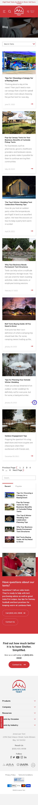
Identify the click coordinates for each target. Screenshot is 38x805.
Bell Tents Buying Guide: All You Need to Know (18, 325)
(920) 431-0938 (19, 749)
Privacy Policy (10, 775)
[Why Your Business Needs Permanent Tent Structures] (19, 249)
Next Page (18, 470)
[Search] (9, 11)
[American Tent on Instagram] (21, 758)
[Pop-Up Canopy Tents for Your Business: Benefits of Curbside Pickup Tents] (19, 122)
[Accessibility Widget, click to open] (34, 402)
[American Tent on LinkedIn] (25, 758)
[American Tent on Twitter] (14, 758)
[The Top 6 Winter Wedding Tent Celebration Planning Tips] (19, 187)
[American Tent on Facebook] (11, 758)
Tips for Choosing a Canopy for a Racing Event (19, 79)
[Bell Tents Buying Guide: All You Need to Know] (19, 308)
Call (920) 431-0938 (14, 613)
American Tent (21, 790)
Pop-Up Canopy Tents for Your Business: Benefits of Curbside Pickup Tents (17, 139)
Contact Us (10, 622)
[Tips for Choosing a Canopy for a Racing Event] (19, 62)
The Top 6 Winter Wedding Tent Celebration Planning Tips (18, 203)
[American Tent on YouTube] (17, 758)
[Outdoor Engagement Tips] (19, 420)
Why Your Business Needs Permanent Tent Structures (16, 266)
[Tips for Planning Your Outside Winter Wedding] (19, 364)
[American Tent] (19, 11)
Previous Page (9, 467)
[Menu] (4, 11)
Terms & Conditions (25, 775)
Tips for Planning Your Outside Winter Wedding (17, 381)
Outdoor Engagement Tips (16, 436)
